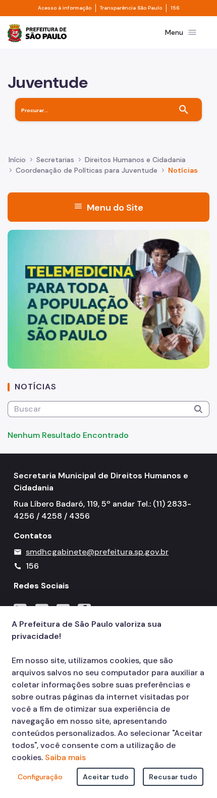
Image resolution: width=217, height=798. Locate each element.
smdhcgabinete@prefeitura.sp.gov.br (97, 551)
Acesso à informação (64, 8)
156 (175, 8)
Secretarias (55, 159)
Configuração (40, 776)
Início (17, 159)
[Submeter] (198, 409)
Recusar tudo (173, 776)
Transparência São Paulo (131, 8)
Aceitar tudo (106, 776)
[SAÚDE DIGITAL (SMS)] (108, 298)
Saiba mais (65, 757)
